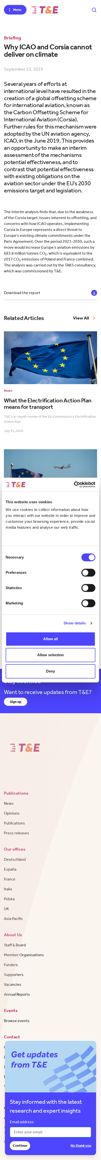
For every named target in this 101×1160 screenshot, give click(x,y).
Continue (20, 1145)
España (10, 869)
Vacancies (12, 984)
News (9, 803)
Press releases (16, 833)
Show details (74, 623)
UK (6, 908)
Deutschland (15, 859)
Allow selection (50, 655)
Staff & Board (15, 945)
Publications (14, 823)
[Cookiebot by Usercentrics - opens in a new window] (73, 484)
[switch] (88, 573)
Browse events (17, 1020)
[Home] (44, 10)
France (9, 879)
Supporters (14, 974)
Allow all (50, 639)
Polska (9, 899)
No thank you (81, 1145)
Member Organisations (24, 955)
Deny (50, 671)
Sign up (15, 702)
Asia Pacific (13, 918)
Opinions (12, 813)
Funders (11, 964)
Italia (8, 889)
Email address (22, 1122)
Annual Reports (17, 994)
